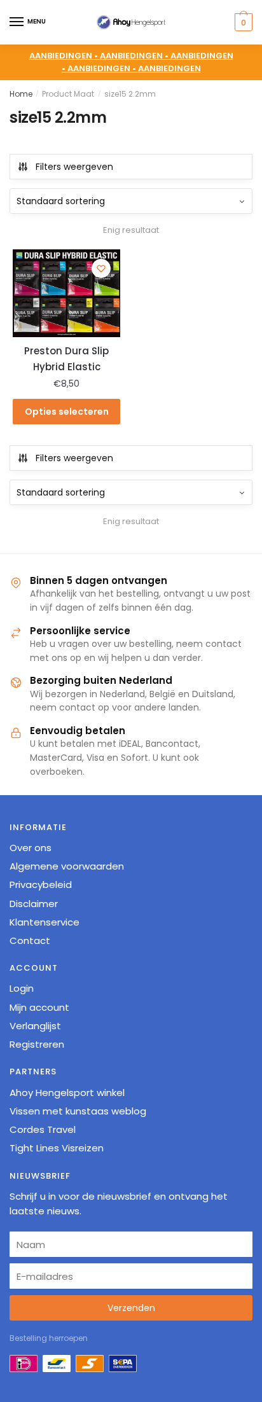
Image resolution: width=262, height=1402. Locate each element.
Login (22, 988)
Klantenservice (44, 922)
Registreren (37, 1044)
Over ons (31, 847)
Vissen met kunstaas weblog (78, 1111)
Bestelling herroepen (49, 1338)
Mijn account (39, 1007)
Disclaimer (34, 903)
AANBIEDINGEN (169, 68)
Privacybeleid (41, 884)
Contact (30, 940)
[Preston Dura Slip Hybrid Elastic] (66, 293)
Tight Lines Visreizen (57, 1148)
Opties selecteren (67, 411)
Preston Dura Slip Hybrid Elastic (66, 358)
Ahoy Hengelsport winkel (67, 1092)
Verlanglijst (35, 1025)
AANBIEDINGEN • (135, 56)
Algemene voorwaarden (67, 866)
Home (21, 93)
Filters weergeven (74, 166)
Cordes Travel (43, 1129)
